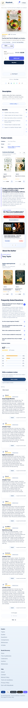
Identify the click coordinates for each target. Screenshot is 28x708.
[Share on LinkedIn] (11, 83)
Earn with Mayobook (7, 685)
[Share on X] (9, 83)
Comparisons (5, 640)
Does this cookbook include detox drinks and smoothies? (12, 326)
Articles (3, 645)
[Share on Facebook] (6, 83)
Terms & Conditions (7, 680)
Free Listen (7, 240)
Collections (4, 658)
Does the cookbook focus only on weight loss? (12, 339)
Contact (3, 674)
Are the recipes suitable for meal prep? (12, 334)
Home (2, 7)
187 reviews (13, 34)
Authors (3, 661)
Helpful (12, 417)
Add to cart (16, 58)
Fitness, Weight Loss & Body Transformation (14, 147)
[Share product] (22, 83)
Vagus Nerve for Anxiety (20, 176)
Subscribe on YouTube (14, 216)
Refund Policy (5, 677)
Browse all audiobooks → (14, 219)
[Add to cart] (12, 182)
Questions (4, 637)
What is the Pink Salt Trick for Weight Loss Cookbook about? (12, 304)
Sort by (3, 386)
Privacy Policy (5, 682)
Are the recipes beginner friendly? (10, 321)
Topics (3, 632)
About (3, 672)
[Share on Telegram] (17, 83)
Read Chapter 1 (15, 73)
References (4, 642)
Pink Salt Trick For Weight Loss (18, 289)
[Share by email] (19, 83)
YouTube (21, 240)
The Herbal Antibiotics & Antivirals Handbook (8, 289)
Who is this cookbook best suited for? (11, 330)
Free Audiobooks (6, 656)
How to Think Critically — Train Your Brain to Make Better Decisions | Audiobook (12, 236)
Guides (3, 634)
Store (5, 7)
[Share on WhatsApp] (14, 83)
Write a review (14, 379)
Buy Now (14, 62)
